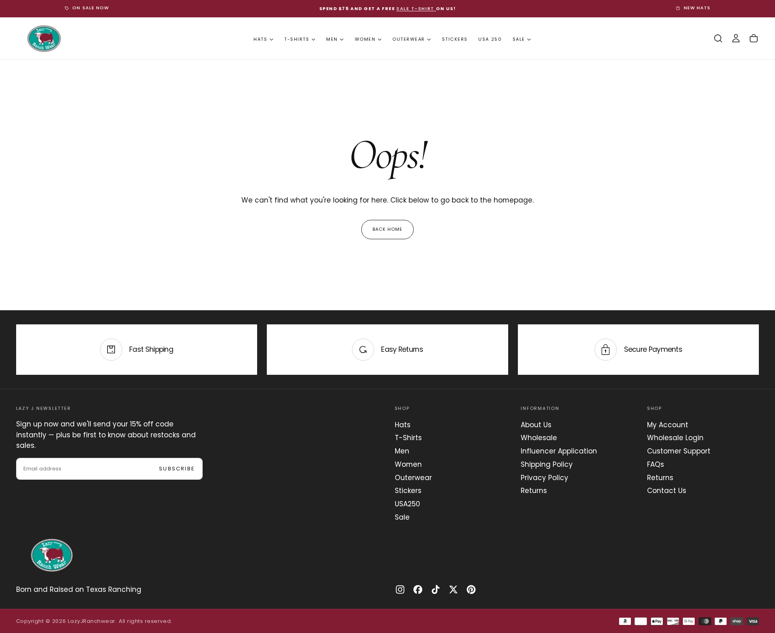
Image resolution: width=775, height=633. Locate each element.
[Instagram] (400, 589)
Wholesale (539, 438)
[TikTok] (435, 589)
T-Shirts (296, 39)
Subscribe (177, 468)
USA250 (407, 504)
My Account (667, 425)
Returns (534, 490)
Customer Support (678, 451)
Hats (260, 39)
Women (365, 39)
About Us (536, 425)
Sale (519, 39)
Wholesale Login (675, 438)
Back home (388, 229)
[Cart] (753, 38)
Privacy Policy (544, 478)
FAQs (655, 464)
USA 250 (490, 39)
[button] (718, 38)
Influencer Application (559, 451)
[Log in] (736, 38)
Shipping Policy (547, 464)
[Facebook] (418, 589)
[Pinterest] (471, 589)
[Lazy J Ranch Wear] (51, 555)
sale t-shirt (416, 8)
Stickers (455, 39)
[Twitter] (453, 589)
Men (332, 39)
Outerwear (408, 39)
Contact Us (666, 490)
